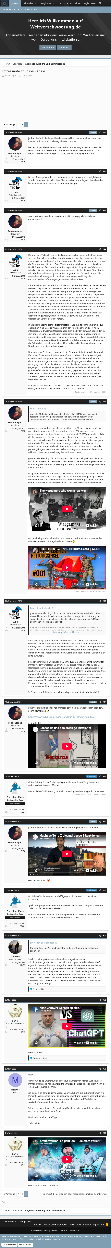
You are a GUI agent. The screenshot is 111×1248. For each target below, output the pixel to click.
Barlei (15, 1020)
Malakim (15, 956)
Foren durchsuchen (27, 9)
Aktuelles (28, 3)
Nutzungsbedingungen (55, 1224)
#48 (104, 776)
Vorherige (10, 124)
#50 (104, 890)
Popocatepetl (10, 75)
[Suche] (107, 3)
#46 (104, 601)
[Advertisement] (55, 100)
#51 (104, 935)
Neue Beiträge (8, 9)
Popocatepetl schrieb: (40, 608)
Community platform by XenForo (55, 1230)
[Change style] (100, 3)
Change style (24, 1221)
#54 (104, 1133)
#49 (104, 821)
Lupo (15, 192)
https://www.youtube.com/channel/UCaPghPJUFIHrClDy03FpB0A (61, 716)
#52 (104, 1000)
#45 (104, 401)
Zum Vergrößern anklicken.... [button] (67, 632)
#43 (104, 210)
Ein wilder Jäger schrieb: (42, 942)
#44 (104, 249)
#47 (104, 702)
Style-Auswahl (9, 1221)
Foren (15, 3)
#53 (104, 1069)
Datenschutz (75, 1224)
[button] (35, 3)
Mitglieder (46, 3)
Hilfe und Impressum (93, 1224)
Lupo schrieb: (36, 408)
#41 (104, 132)
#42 (104, 171)
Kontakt (38, 1224)
